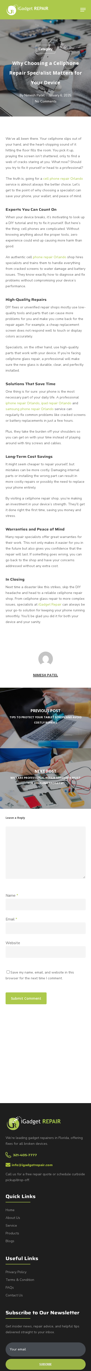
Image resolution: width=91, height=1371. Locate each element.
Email (11, 919)
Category (45, 49)
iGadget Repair (49, 604)
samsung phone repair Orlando (30, 409)
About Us (13, 1217)
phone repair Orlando (49, 257)
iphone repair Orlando (23, 403)
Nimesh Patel (34, 95)
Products (12, 1233)
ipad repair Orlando (56, 403)
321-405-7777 (25, 1155)
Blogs (10, 1241)
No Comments (46, 101)
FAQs (10, 1287)
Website (13, 943)
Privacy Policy (16, 1272)
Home (10, 1210)
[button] (83, 9)
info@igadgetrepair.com (32, 1165)
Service (11, 1225)
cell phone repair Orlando (63, 178)
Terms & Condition (20, 1280)
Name (12, 895)
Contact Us (14, 1295)
